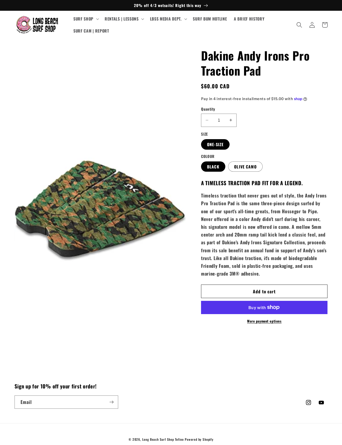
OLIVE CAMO (245, 166)
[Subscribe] (111, 402)
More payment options (264, 321)
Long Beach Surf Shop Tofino (163, 439)
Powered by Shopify (199, 439)
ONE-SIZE (215, 144)
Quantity (208, 109)
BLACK (213, 166)
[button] (85, 19)
